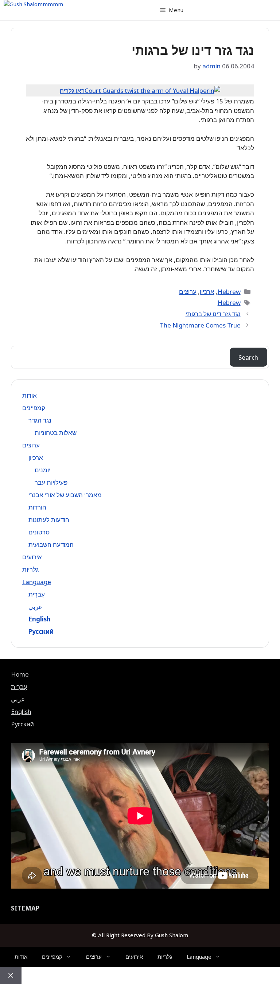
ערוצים (188, 291)
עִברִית (36, 594)
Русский (41, 631)
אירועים (32, 557)
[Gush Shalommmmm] (33, 4)
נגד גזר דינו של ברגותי (213, 314)
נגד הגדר (39, 420)
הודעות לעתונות (48, 519)
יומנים (42, 470)
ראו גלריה (72, 90)
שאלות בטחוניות (56, 432)
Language (36, 582)
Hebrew (229, 291)
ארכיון (207, 291)
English (39, 619)
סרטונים (39, 532)
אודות (29, 395)
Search (248, 357)
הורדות (37, 507)
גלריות (30, 569)
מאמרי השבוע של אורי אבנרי (65, 495)
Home (20, 674)
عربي (35, 606)
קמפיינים (33, 408)
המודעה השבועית (51, 544)
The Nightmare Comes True (200, 325)
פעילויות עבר (51, 482)
